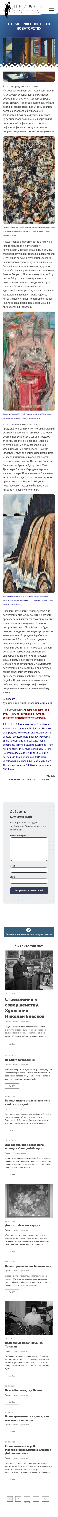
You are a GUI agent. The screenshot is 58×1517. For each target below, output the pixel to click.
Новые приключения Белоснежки (28, 1266)
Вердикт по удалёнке (20, 1059)
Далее (12, 1044)
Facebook (32, 779)
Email (13, 876)
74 (45, 1499)
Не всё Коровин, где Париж (23, 1390)
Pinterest (44, 779)
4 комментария (19, 1153)
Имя (12, 865)
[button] (29, 932)
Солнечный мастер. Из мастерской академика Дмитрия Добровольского (28, 1449)
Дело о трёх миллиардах (22, 1225)
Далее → (28, 1502)
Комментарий (19, 835)
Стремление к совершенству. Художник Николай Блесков (24, 1007)
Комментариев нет (21, 1021)
